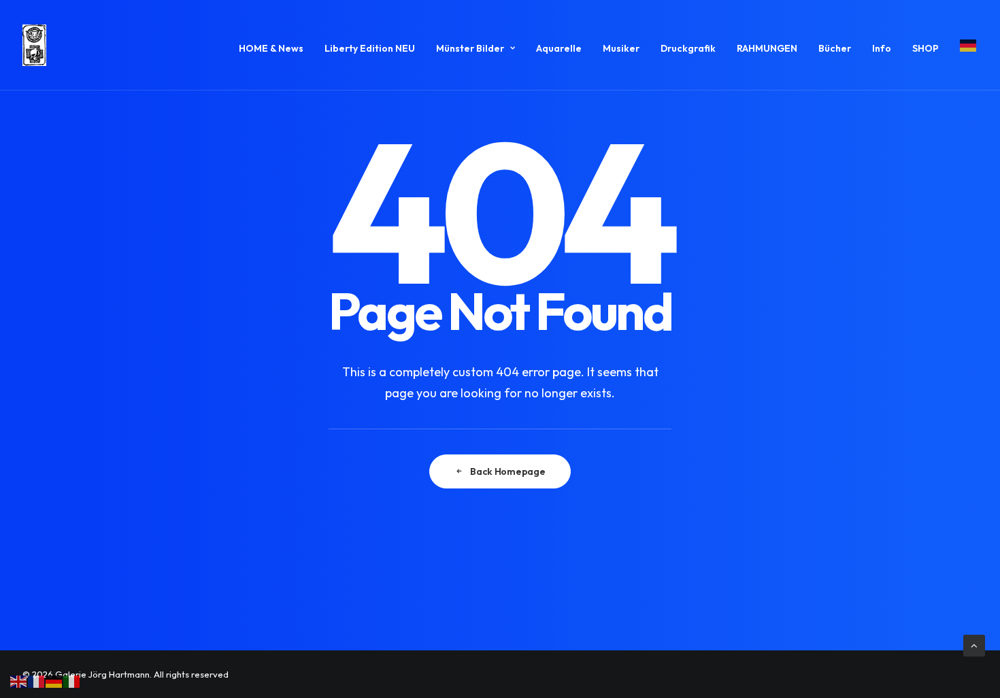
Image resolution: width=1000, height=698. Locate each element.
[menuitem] (276, 48)
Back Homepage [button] (507, 471)
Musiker (621, 48)
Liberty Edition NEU (369, 48)
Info (881, 48)
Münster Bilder (470, 48)
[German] (964, 45)
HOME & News (271, 48)
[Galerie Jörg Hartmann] (34, 45)
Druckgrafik (688, 48)
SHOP (925, 48)
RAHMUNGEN (767, 48)
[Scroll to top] (974, 644)
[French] (37, 680)
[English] (19, 680)
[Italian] (72, 680)
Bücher (834, 48)
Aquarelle (559, 48)
